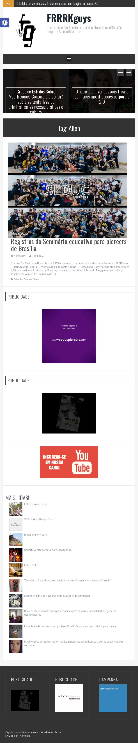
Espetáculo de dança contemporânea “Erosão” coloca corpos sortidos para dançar (70, 626)
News (36, 279)
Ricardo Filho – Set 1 (35, 534)
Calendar (18, 279)
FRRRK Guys (38, 256)
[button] (4, 22)
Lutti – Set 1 (31, 565)
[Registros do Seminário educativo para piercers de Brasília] (67, 189)
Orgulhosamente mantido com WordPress (29, 732)
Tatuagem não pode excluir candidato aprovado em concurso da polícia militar (68, 580)
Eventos (28, 279)
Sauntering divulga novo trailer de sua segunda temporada (57, 595)
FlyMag (9, 735)
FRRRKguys (69, 18)
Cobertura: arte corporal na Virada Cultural (48, 550)
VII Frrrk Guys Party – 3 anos (40, 519)
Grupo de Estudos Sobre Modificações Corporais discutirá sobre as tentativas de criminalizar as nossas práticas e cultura (36, 101)
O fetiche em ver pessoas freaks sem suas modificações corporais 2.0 (58, 3)
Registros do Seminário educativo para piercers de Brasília (68, 244)
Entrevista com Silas (35, 504)
